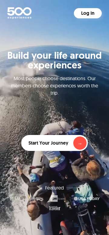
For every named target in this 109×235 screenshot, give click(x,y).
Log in (87, 13)
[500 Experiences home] (19, 13)
